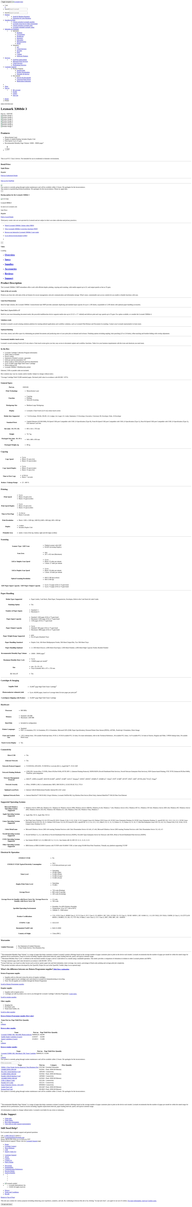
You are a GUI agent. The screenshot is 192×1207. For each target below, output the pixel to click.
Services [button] (7, 58)
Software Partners (22, 56)
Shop (6, 86)
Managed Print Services (20, 61)
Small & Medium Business (21, 16)
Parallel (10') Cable (7, 1082)
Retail (18, 43)
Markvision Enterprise (24, 81)
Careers (7, 1158)
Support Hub (21, 70)
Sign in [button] (7, 88)
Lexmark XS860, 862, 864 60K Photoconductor (16, 1034)
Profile (15, 92)
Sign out (15, 95)
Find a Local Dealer (7, 217)
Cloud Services (21, 49)
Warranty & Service (23, 74)
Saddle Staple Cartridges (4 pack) (11, 1037)
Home (7, 99)
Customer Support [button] (10, 67)
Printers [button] (7, 15)
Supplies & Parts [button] (10, 20)
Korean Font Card (7, 1089)
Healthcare (20, 36)
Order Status (9, 1120)
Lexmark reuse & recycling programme (25, 24)
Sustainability (9, 1167)
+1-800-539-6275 (9, 1136)
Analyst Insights (10, 1173)
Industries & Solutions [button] (12, 29)
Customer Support (10, 1155)
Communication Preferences (14, 1169)
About (7, 1157)
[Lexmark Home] (17, 2)
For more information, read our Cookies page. (142, 1201)
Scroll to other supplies (8, 1012)
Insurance (20, 38)
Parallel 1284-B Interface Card (10, 1076)
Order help (8, 1118)
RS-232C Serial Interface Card (10, 1072)
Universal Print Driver (24, 79)
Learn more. (73, 994)
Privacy (7, 1190)
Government (21, 34)
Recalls (7, 1194)
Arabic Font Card (6, 1087)
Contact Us (8, 1160)
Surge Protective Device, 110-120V (12, 1085)
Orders (15, 93)
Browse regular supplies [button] (9, 1047)
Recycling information (12, 1122)
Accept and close (7, 1204)
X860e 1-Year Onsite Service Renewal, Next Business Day (20, 1067)
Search (7, 9)
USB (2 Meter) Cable (8, 1080)
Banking (19, 33)
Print (18, 52)
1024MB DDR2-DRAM (9, 1078)
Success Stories (9, 1171)
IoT (18, 47)
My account (16, 90)
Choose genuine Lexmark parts (22, 25)
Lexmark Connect (10, 1146)
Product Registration (23, 72)
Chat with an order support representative (18, 1124)
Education (20, 40)
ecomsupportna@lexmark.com (14, 1137)
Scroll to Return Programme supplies (12, 984)
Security (19, 51)
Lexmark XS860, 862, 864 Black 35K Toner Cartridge (18, 1053)
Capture (19, 54)
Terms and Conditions (12, 1192)
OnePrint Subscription (20, 60)
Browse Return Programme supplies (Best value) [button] (17, 1016)
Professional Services (19, 65)
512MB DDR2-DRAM (8, 1074)
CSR (6, 1150)
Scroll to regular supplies (8, 997)
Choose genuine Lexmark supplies (24, 22)
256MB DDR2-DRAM (8, 1069)
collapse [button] (3, 1024)
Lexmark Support (31, 1141)
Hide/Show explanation (61, 969)
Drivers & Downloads (24, 77)
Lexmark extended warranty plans (23, 27)
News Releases (9, 1148)
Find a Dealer (9, 1162)
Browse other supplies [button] (8, 1028)
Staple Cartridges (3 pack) (9, 1039)
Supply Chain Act (10, 1151)
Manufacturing (21, 42)
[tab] (98, 255)
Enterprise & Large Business (22, 18)
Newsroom (8, 1165)
